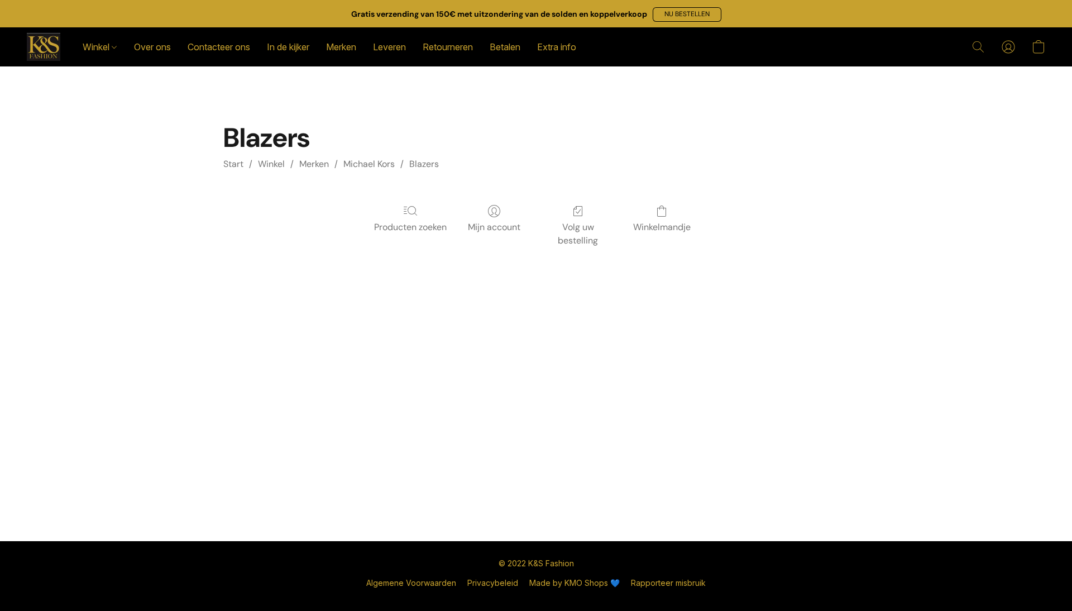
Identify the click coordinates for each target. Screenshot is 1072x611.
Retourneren (448, 46)
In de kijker (288, 46)
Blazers (424, 164)
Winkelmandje (662, 227)
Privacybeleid (492, 583)
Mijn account (494, 227)
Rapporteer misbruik (668, 583)
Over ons (152, 46)
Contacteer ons (219, 46)
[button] (687, 14)
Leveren (389, 46)
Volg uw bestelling (578, 233)
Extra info (556, 46)
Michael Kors (369, 164)
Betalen (505, 46)
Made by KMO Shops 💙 (574, 583)
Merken (341, 46)
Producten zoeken (410, 227)
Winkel (97, 46)
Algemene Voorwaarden (411, 583)
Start (233, 164)
